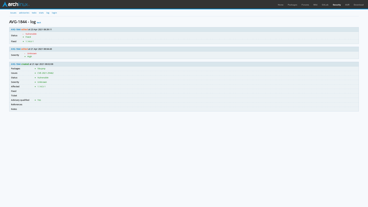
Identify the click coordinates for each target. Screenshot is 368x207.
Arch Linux (15, 4)
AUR (347, 5)
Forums (305, 5)
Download (359, 5)
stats (41, 12)
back (39, 22)
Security (337, 5)
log (47, 12)
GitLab (325, 5)
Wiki (315, 5)
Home (280, 5)
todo (34, 12)
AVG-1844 (16, 29)
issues (13, 12)
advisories (24, 12)
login (54, 12)
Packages (292, 5)
